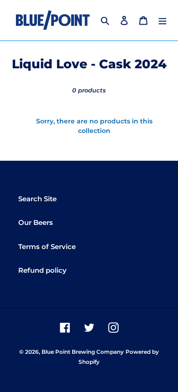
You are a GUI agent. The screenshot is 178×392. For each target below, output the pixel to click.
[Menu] (162, 20)
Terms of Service (47, 246)
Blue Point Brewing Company (83, 351)
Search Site (37, 198)
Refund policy (42, 270)
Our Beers (35, 222)
